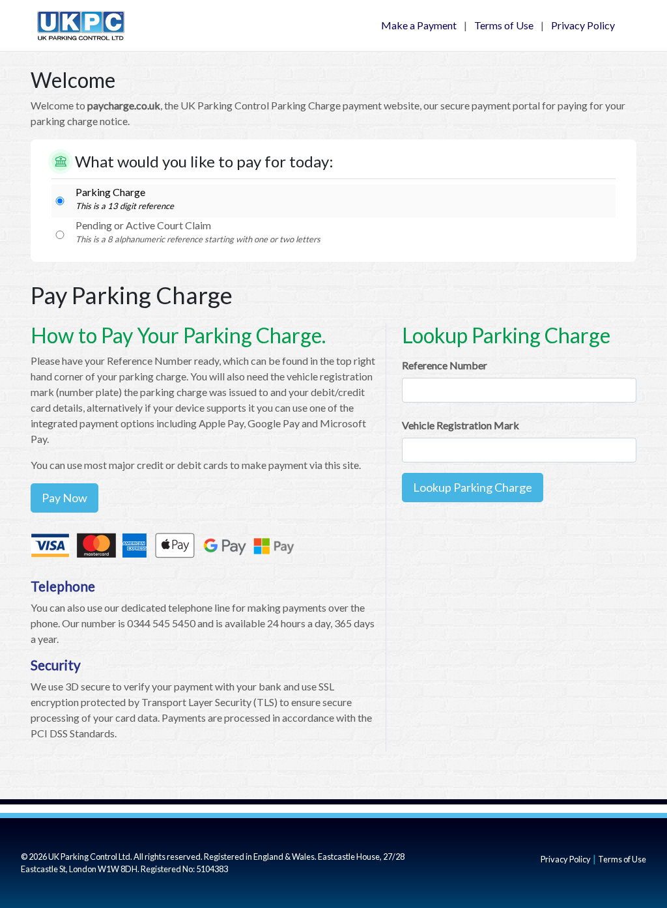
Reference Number (444, 365)
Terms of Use (503, 25)
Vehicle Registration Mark (460, 425)
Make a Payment (419, 25)
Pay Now (64, 497)
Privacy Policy (583, 25)
